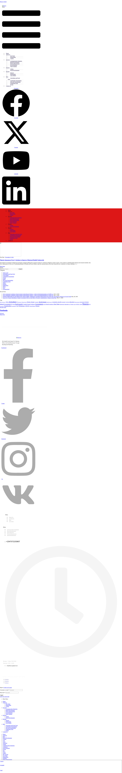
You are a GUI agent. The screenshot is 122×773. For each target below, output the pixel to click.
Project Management (10, 711)
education (71, 302)
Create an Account (7, 687)
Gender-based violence (29, 304)
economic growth (56, 302)
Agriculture (12, 302)
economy (63, 302)
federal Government (5, 304)
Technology (22, 306)
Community (37, 302)
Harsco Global (3, 1)
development (42, 302)
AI (17, 302)
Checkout (5, 743)
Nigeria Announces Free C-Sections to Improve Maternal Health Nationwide (22, 260)
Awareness (19, 302)
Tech (4, 288)
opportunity (2, 306)
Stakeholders (8, 306)
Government (39, 304)
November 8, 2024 (9, 257)
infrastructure (62, 304)
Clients (7, 716)
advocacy (3, 302)
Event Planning (9, 712)
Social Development (14, 70)
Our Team (11, 521)
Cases (4, 741)
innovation (67, 304)
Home (4, 701)
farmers (87, 302)
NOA (90, 304)
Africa (7, 302)
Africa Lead (5, 272)
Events (4, 277)
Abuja (1, 302)
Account (2, 765)
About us (5, 702)
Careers (12, 58)
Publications (5, 285)
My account (5, 754)
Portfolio (5, 758)
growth (44, 304)
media (75, 304)
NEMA (81, 304)
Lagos (72, 304)
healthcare (51, 304)
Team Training (13, 66)
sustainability (14, 306)
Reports (4, 719)
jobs (69, 304)
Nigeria (85, 304)
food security (19, 304)
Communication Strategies (11, 709)
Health (47, 304)
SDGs (4, 286)
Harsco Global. (13, 676)
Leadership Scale (6, 281)
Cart (1, 770)
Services (5, 707)
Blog (7, 76)
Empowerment (77, 302)
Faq (4, 750)
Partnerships (8, 705)
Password (2, 692)
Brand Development (10, 710)
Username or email (4, 690)
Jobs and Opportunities (8, 280)
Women (37, 306)
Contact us (8, 86)
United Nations (32, 306)
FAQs (4, 752)
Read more (2, 266)
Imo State (57, 304)
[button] (21, 29)
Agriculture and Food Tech (14, 78)
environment (82, 302)
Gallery (4, 753)
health (4, 279)
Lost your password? (4, 696)
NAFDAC (77, 304)
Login (2, 695)
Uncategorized (6, 289)
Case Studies (13, 75)
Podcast (4, 284)
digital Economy (49, 302)
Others (4, 283)
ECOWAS (67, 302)
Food (14, 304)
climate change (30, 302)
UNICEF (27, 306)
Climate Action (24, 302)
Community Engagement (8, 276)
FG (11, 304)
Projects (4, 715)
